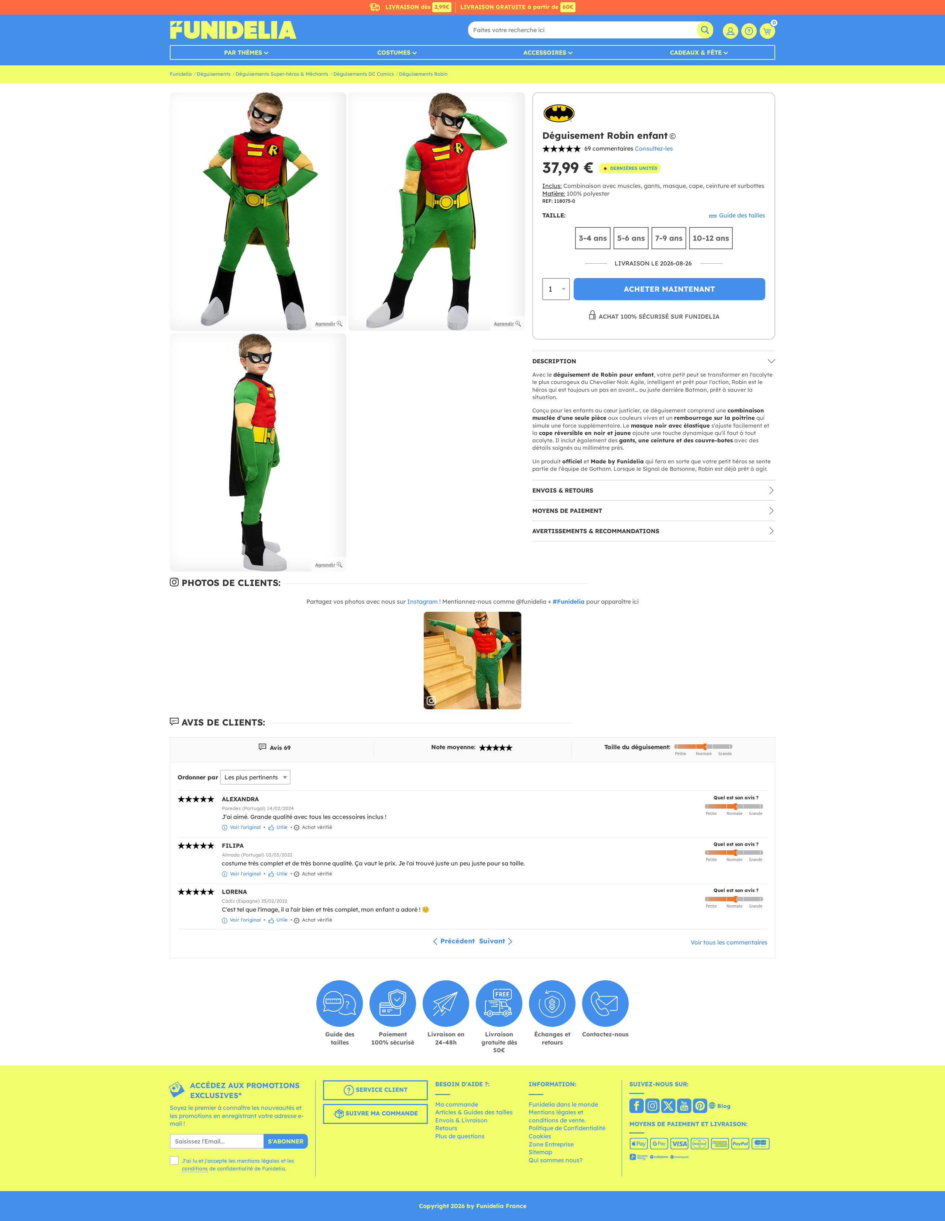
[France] (636, 1106)
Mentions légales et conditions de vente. (557, 1116)
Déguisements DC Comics (363, 74)
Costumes (393, 52)
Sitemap (540, 1152)
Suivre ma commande (381, 1113)
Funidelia (181, 74)
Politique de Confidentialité (567, 1128)
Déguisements (213, 74)
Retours (446, 1128)
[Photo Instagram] (473, 661)
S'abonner (285, 1141)
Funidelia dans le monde (563, 1104)
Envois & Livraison (461, 1120)
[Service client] (749, 31)
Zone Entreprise (551, 1144)
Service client (381, 1089)
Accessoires (544, 52)
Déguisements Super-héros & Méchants (282, 74)
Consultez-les (654, 148)
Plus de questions (460, 1136)
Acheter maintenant (669, 289)
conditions (195, 1168)
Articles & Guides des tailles (474, 1112)
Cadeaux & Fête (696, 52)
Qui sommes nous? (556, 1160)
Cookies (540, 1136)
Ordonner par (198, 777)
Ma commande (456, 1104)
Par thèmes (243, 52)
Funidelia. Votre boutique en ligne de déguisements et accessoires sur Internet (233, 30)
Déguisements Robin (423, 74)
